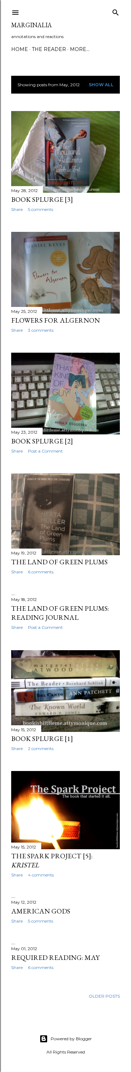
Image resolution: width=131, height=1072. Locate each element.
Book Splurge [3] (42, 199)
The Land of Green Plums (59, 561)
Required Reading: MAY (55, 957)
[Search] (115, 11)
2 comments (40, 748)
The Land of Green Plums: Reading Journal (60, 613)
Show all (101, 84)
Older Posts (104, 996)
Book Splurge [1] (42, 738)
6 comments (40, 571)
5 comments (40, 209)
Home (19, 49)
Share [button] (17, 209)
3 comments (40, 330)
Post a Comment (45, 451)
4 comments (41, 875)
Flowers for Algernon (55, 320)
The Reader (49, 49)
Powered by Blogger (71, 1038)
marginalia (31, 25)
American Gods (40, 911)
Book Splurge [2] (42, 441)
